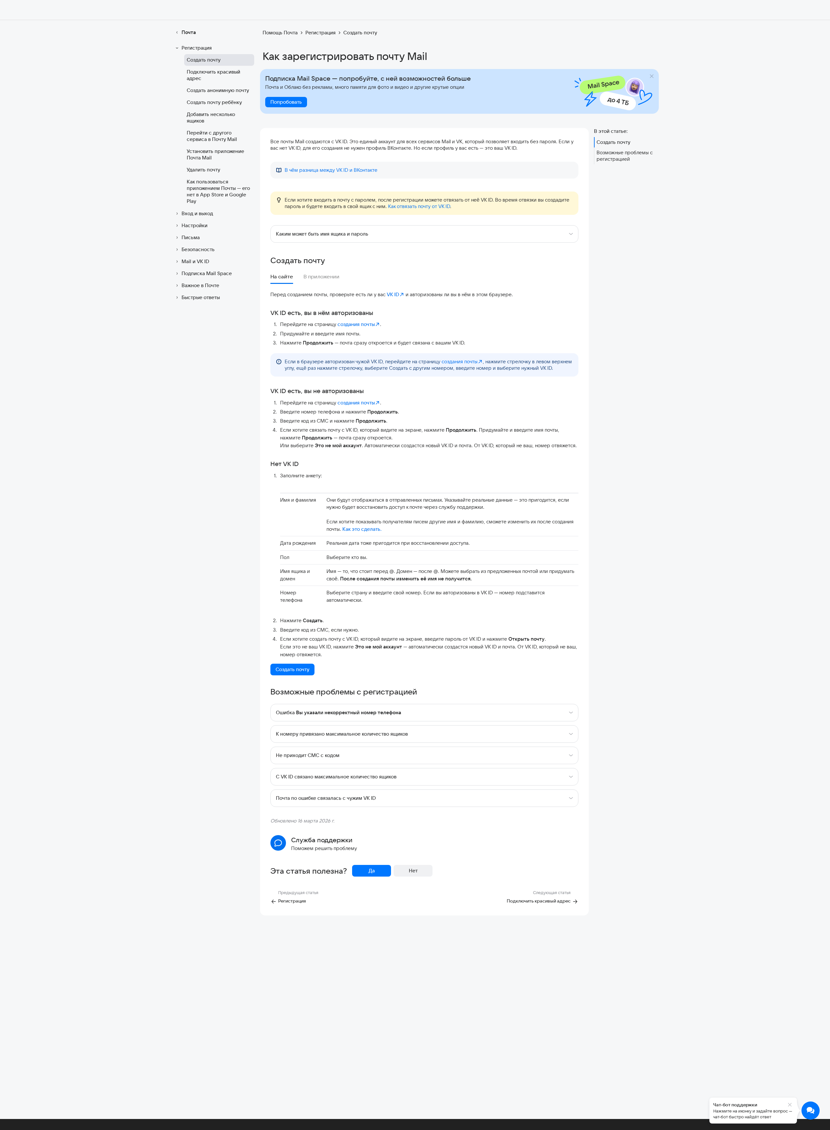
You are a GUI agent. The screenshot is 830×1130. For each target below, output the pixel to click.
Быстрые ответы (201, 297)
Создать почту (203, 60)
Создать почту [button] (292, 669)
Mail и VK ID (195, 261)
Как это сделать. (362, 529)
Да (372, 871)
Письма (191, 237)
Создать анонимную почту (218, 90)
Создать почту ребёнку (214, 102)
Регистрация (197, 48)
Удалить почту (203, 170)
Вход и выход (197, 213)
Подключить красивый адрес (213, 75)
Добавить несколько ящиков (211, 117)
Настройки (195, 225)
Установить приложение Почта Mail (215, 154)
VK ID (393, 294)
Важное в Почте (200, 285)
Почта (189, 32)
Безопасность (198, 249)
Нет (413, 871)
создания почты (356, 324)
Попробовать (286, 102)
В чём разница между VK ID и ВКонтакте (331, 170)
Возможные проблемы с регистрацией (625, 155)
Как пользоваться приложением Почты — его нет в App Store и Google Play (218, 191)
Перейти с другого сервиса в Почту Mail (212, 136)
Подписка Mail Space (207, 273)
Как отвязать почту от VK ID (419, 206)
